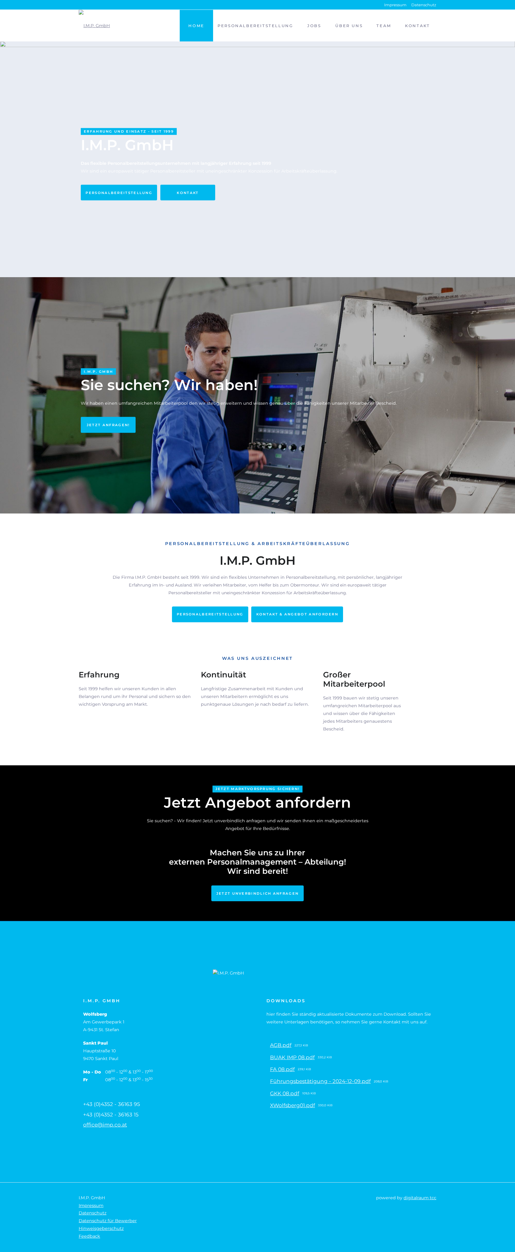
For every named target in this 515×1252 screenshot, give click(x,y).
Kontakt (187, 192)
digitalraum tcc (420, 1197)
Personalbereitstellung (119, 192)
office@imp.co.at (105, 1124)
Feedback (89, 1236)
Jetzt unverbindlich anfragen (257, 893)
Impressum (395, 4)
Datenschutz (423, 4)
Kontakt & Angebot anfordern (297, 614)
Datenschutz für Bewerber (108, 1220)
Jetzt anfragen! (108, 425)
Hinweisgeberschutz (101, 1228)
